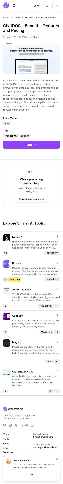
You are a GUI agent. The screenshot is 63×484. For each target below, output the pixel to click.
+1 (57, 305)
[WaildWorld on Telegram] (15, 425)
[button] (48, 6)
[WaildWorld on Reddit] (32, 425)
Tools (6, 439)
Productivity (11, 135)
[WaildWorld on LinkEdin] (21, 425)
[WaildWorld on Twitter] (4, 425)
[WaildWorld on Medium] (26, 425)
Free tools (8, 452)
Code (49, 361)
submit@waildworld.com (45, 447)
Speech (25, 135)
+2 (57, 332)
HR (50, 391)
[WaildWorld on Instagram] (10, 425)
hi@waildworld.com (43, 437)
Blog (5, 448)
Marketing (46, 332)
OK (31, 474)
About (6, 443)
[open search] (14, 5)
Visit (29, 144)
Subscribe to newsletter (32, 199)
